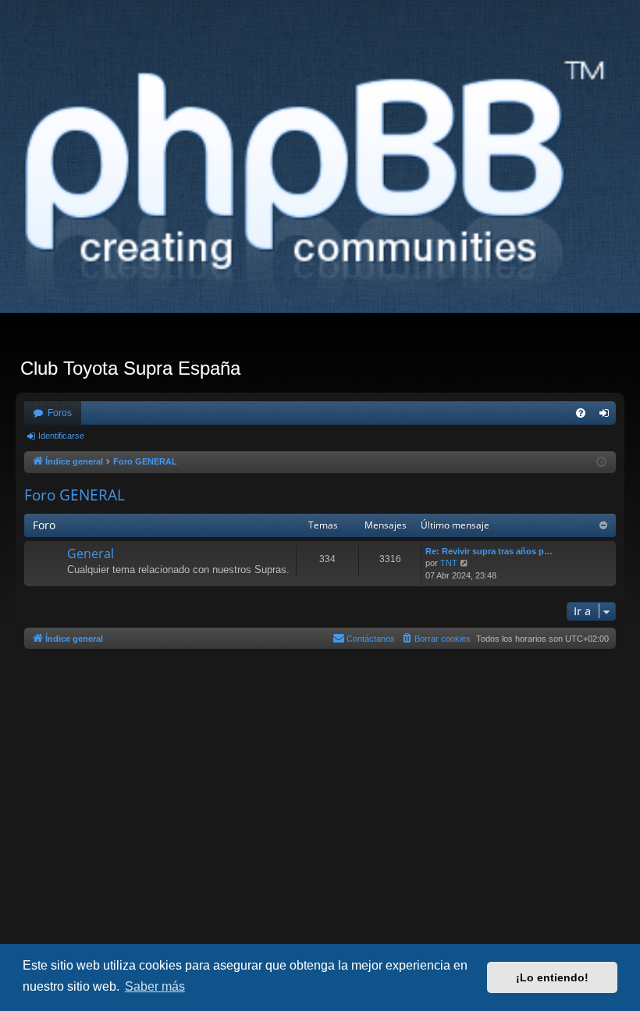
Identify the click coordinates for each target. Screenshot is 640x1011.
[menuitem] (580, 413)
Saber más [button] (155, 986)
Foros (60, 413)
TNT (448, 563)
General (90, 553)
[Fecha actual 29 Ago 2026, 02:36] (601, 463)
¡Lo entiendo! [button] (552, 977)
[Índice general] (320, 178)
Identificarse (61, 435)
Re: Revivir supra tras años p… (489, 551)
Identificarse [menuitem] (607, 416)
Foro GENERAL (74, 495)
